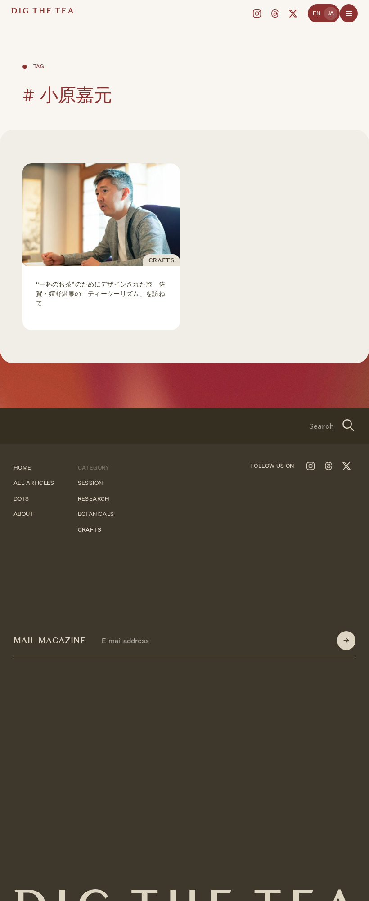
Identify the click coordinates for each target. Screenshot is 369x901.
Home (23, 467)
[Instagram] (257, 13)
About (24, 514)
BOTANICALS (96, 514)
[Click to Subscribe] (346, 640)
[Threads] (275, 13)
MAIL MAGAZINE (50, 640)
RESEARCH (94, 498)
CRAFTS (89, 529)
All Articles (34, 483)
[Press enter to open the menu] (349, 13)
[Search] (349, 426)
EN (317, 13)
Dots (21, 498)
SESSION (90, 483)
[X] (293, 13)
